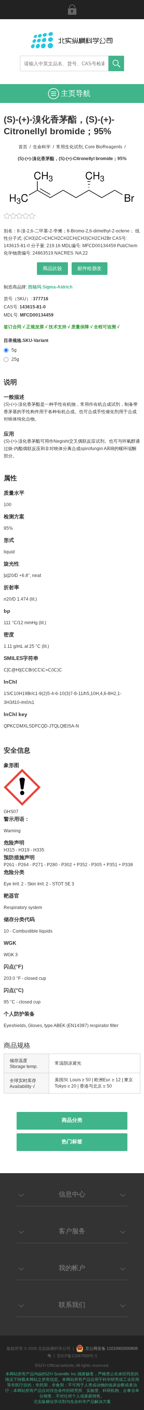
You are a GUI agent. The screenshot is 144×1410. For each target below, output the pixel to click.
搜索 (116, 63)
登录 (72, 9)
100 (7, 504)
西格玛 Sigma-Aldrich (50, 287)
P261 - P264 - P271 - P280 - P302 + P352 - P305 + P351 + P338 (68, 864)
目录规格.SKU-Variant (26, 340)
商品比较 (52, 268)
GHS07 (11, 811)
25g (15, 359)
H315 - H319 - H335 (24, 850)
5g (14, 350)
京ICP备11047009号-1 (77, 1356)
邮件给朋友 (90, 268)
